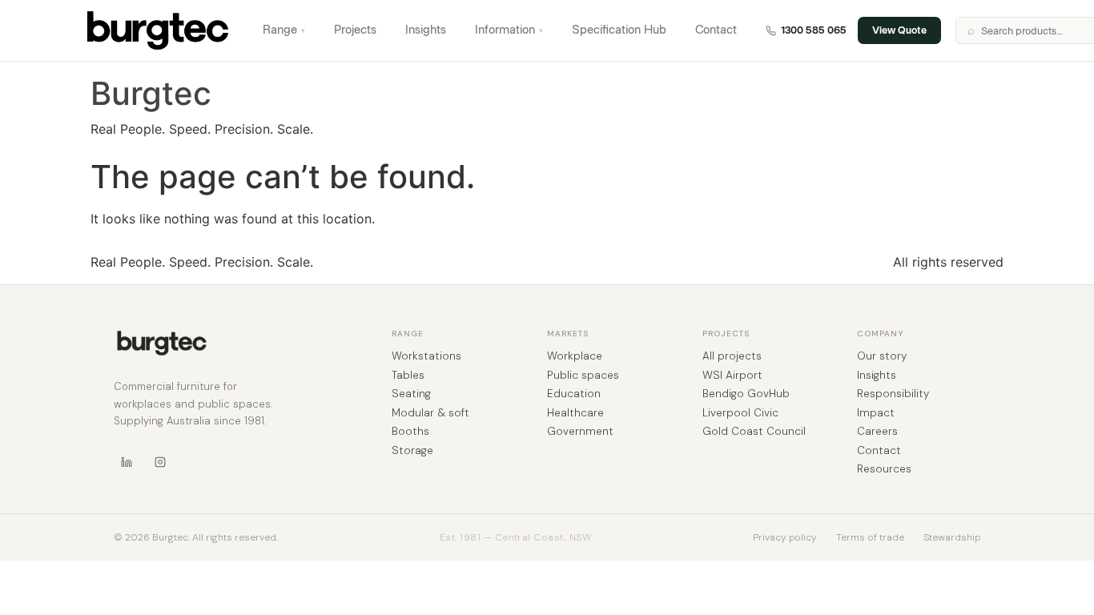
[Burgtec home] (162, 343)
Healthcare (575, 413)
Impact (876, 413)
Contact (716, 29)
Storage (412, 450)
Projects (355, 29)
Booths (410, 431)
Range (284, 29)
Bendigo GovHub (746, 394)
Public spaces (583, 375)
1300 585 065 (814, 30)
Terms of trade (870, 537)
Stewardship (951, 537)
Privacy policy (785, 537)
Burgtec (150, 93)
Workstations (426, 356)
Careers (877, 431)
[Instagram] (160, 462)
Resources (884, 469)
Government (580, 431)
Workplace (574, 356)
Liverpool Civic (740, 413)
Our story (882, 356)
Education (574, 394)
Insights (425, 29)
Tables (408, 375)
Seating (411, 394)
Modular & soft (430, 413)
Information (509, 29)
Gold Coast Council (754, 431)
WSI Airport (732, 375)
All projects (732, 356)
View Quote (899, 30)
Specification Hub (619, 29)
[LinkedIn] (126, 462)
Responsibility (893, 394)
